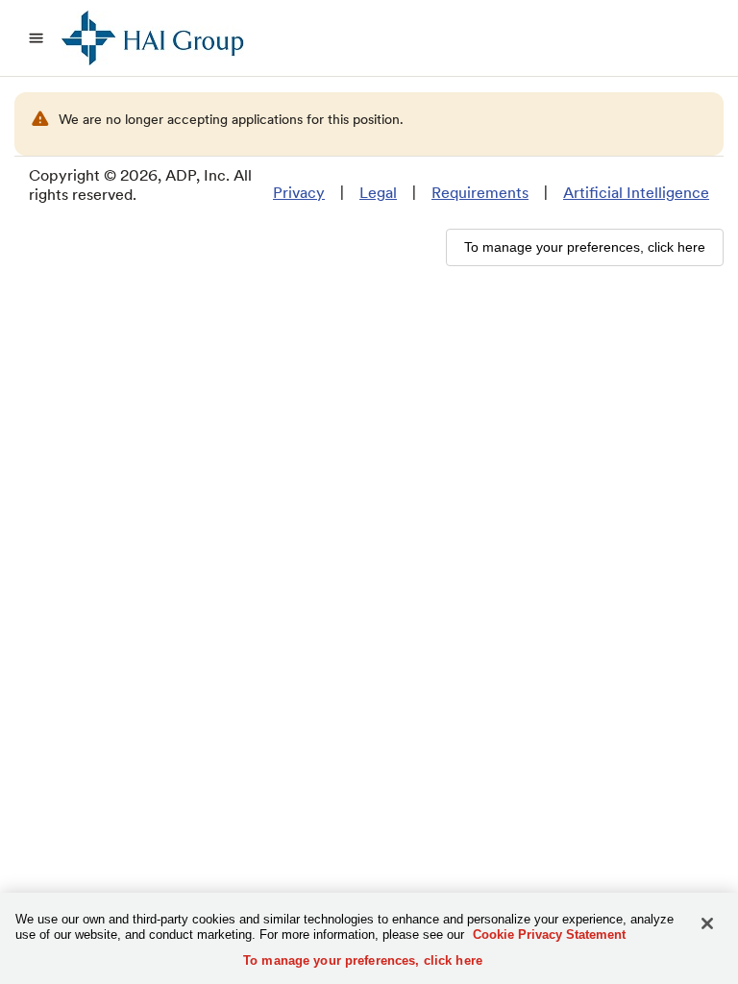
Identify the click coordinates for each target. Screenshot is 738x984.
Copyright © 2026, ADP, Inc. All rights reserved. (140, 185)
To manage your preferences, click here (362, 960)
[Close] (707, 923)
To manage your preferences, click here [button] (584, 247)
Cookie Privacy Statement (549, 934)
